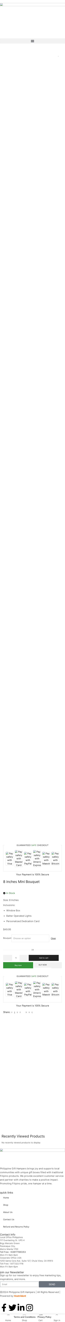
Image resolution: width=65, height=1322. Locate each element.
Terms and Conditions (24, 1317)
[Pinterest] (20, 1012)
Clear (53, 938)
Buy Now (43, 965)
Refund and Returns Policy (16, 1226)
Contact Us (8, 1219)
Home (6, 1197)
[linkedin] (26, 1012)
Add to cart (43, 958)
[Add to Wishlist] (56, 965)
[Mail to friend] (23, 1012)
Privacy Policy (44, 1317)
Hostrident (20, 1296)
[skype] (32, 1012)
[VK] (17, 1012)
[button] (32, 41)
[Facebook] (14, 1012)
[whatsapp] (29, 1012)
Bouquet (7, 938)
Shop (5, 1205)
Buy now (18, 965)
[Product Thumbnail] (58, 56)
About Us (7, 1212)
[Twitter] (11, 1012)
